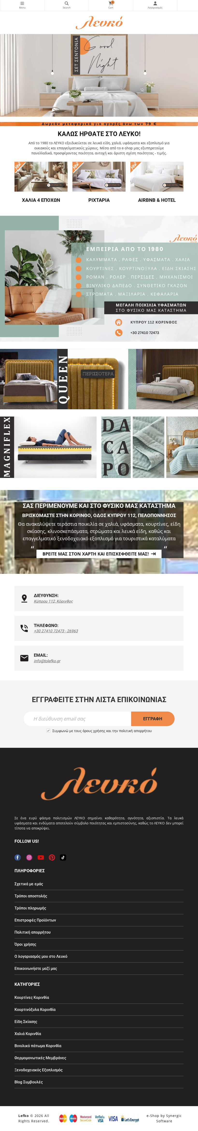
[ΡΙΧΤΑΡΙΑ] (99, 176)
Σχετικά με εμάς (28, 884)
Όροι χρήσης (25, 944)
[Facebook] (17, 857)
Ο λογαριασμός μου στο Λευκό (40, 956)
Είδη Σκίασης (25, 1021)
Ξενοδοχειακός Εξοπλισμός (38, 1070)
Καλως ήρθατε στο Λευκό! (99, 133)
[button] (90, 113)
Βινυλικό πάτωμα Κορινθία (37, 1046)
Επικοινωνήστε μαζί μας (35, 968)
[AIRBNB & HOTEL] (157, 176)
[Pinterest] (52, 857)
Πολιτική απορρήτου (32, 932)
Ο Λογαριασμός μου (155, 5)
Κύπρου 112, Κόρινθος (53, 601)
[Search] (66, 5)
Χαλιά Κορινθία (27, 1033)
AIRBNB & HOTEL (157, 200)
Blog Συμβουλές (28, 1082)
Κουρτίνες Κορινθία (31, 997)
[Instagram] (29, 857)
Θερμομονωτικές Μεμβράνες (40, 1058)
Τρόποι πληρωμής (30, 908)
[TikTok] (63, 857)
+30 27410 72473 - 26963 (56, 631)
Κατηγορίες (22, 5)
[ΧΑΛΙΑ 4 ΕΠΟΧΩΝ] (41, 176)
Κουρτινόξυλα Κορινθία (35, 1009)
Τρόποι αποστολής (30, 896)
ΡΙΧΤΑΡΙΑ (99, 200)
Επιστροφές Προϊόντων (35, 920)
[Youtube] (41, 857)
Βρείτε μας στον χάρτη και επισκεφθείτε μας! (95, 554)
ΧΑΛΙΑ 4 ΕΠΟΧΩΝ (41, 200)
